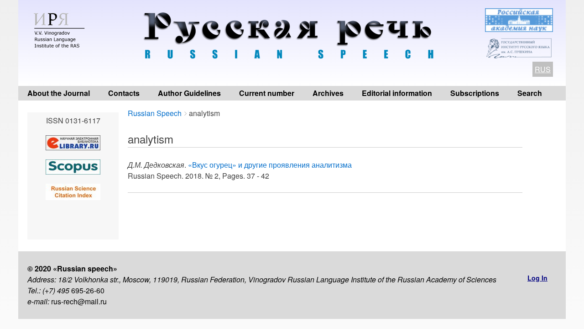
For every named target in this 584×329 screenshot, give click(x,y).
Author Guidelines (189, 93)
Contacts (124, 93)
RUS (543, 69)
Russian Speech (155, 113)
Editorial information (397, 93)
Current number (266, 93)
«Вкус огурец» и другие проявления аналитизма (270, 164)
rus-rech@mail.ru (79, 301)
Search (529, 93)
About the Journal (58, 93)
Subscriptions (474, 93)
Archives (328, 93)
